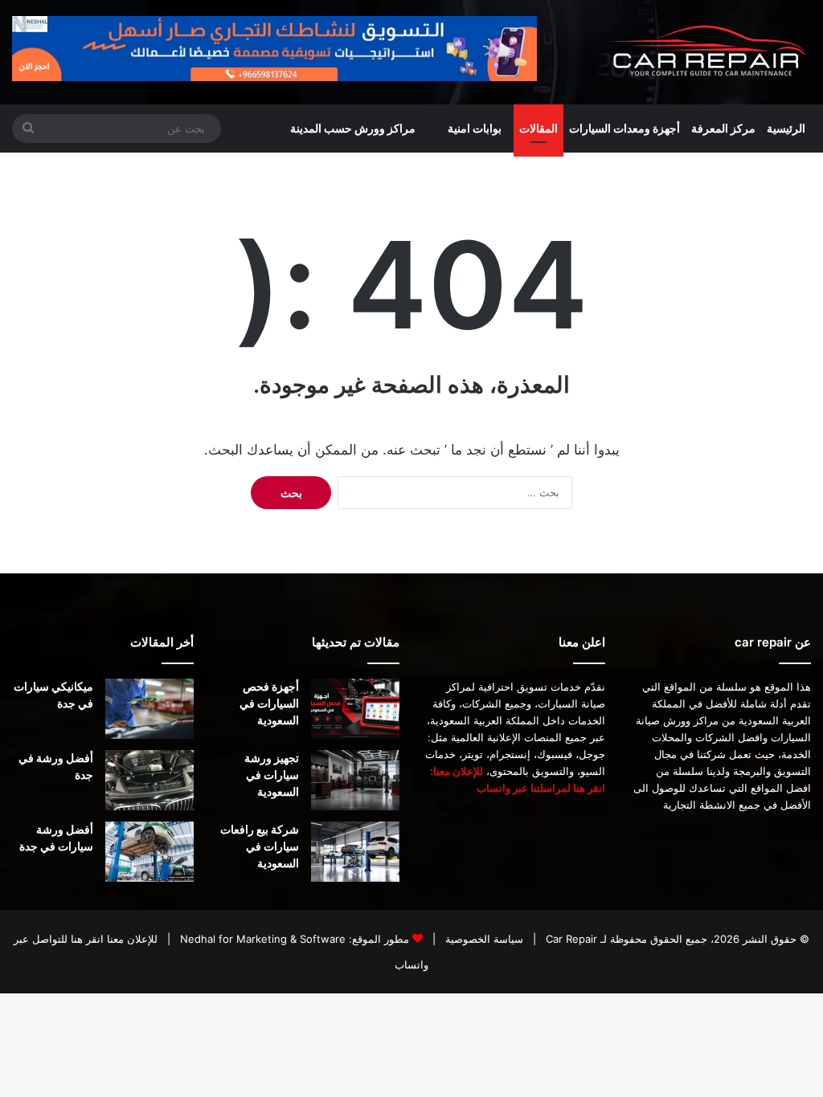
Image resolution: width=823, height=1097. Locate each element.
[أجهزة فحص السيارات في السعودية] (355, 709)
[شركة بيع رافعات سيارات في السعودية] (355, 852)
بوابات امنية (475, 128)
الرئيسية (786, 128)
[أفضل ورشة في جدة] (149, 780)
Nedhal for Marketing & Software (261, 938)
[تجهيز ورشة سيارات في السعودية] (355, 780)
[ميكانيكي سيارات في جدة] (149, 709)
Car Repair (570, 938)
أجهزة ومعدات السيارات (624, 128)
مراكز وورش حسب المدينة (353, 128)
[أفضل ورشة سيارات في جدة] (149, 852)
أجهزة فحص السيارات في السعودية (269, 703)
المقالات (538, 128)
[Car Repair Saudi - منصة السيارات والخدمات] (707, 52)
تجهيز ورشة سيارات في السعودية (271, 774)
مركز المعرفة (723, 128)
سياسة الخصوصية (482, 938)
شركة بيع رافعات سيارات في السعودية (259, 846)
